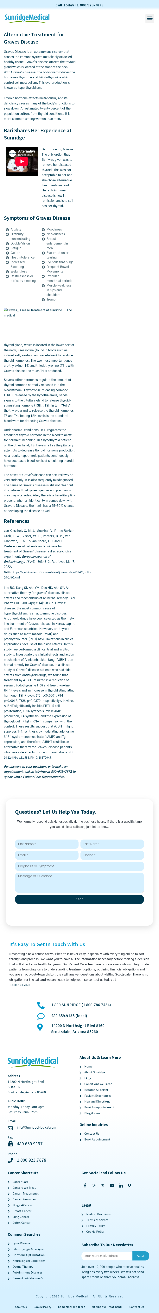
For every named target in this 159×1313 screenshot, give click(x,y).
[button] (149, 18)
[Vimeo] (130, 1186)
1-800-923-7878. (20, 985)
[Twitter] (103, 1186)
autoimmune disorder (48, 51)
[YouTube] (112, 1186)
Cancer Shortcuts (23, 1172)
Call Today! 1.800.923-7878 (79, 5)
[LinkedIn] (121, 1186)
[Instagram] (95, 1186)
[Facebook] (86, 1186)
